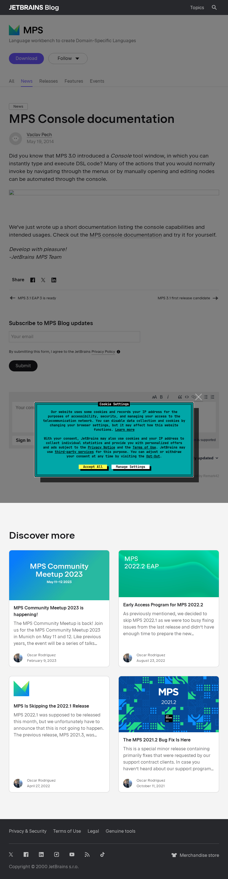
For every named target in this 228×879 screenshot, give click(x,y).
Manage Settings (130, 467)
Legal (93, 831)
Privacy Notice (101, 447)
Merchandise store (198, 857)
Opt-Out (153, 456)
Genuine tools (120, 831)
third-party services (74, 452)
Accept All (93, 467)
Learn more (125, 429)
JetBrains (58, 866)
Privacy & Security (27, 831)
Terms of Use (144, 447)
